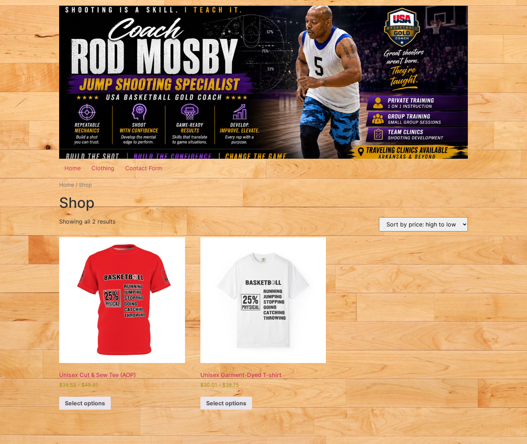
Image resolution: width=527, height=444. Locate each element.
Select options (85, 403)
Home (73, 168)
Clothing (102, 168)
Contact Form (143, 168)
